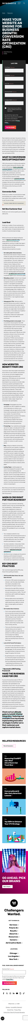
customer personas (19, 178)
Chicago (13, 953)
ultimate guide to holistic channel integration (12, 714)
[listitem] (14, 768)
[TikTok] (23, 993)
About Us (13, 934)
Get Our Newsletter (9, 983)
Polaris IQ (13, 928)
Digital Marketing (8, 51)
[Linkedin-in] (13, 993)
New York (13, 959)
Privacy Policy (9, 979)
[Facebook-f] (3, 993)
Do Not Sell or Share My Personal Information (14, 1012)
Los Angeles (13, 956)
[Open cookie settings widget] (2, 1018)
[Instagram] (10, 993)
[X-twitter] (7, 993)
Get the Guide (10, 127)
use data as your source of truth (17, 273)
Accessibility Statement (16, 1007)
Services (13, 925)
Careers (13, 940)
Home (3, 13)
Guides (5, 53)
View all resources (8, 746)
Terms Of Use (10, 1010)
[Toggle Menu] (19, 3)
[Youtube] (17, 993)
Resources (10, 13)
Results (13, 931)
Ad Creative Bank (13, 943)
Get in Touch (6, 886)
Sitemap (8, 1007)
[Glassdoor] (20, 993)
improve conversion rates (13, 239)
